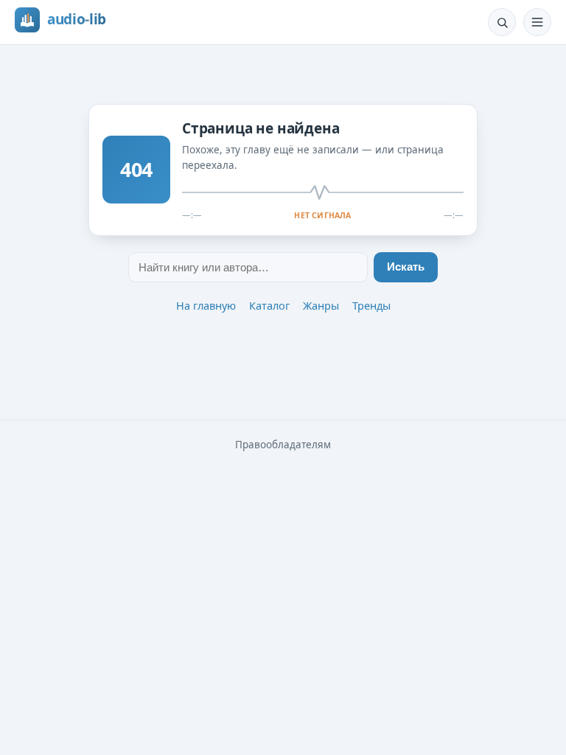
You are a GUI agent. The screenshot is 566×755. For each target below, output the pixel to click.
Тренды (371, 305)
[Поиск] (502, 22)
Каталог (269, 305)
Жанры (321, 305)
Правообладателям (283, 444)
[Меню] (537, 22)
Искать (405, 267)
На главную (206, 305)
